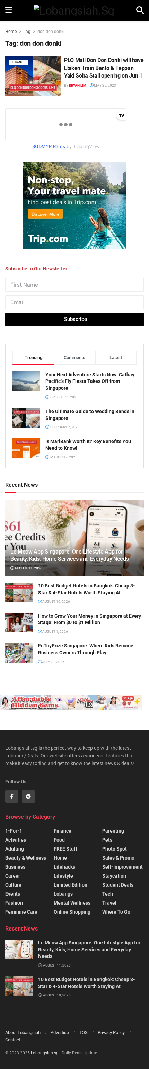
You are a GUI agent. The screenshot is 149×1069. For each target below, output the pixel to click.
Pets (107, 840)
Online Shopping (72, 912)
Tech (107, 894)
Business (15, 867)
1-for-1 (13, 831)
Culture (13, 885)
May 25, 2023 (104, 85)
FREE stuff (65, 849)
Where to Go (116, 912)
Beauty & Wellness (25, 858)
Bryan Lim (77, 85)
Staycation (114, 876)
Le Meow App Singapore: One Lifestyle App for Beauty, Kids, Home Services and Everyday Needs (69, 555)
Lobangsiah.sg (45, 1053)
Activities (15, 840)
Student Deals (117, 885)
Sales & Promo (118, 858)
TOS (83, 1032)
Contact (12, 1039)
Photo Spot (114, 849)
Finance (62, 831)
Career (12, 876)
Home (11, 31)
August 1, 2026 (55, 632)
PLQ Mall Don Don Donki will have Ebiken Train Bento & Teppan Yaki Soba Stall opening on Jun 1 (104, 68)
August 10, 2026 (56, 601)
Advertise (60, 1032)
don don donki (50, 31)
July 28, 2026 (53, 662)
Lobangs (18, 62)
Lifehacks (64, 867)
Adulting (14, 849)
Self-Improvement (122, 867)
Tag (27, 31)
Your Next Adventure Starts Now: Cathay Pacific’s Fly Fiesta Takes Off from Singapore (89, 381)
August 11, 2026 (28, 568)
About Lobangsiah (23, 1032)
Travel (109, 903)
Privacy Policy (111, 1032)
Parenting (113, 831)
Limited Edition (70, 885)
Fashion (14, 903)
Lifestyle (63, 876)
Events (12, 894)
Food (59, 840)
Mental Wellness (72, 903)
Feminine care (21, 912)
